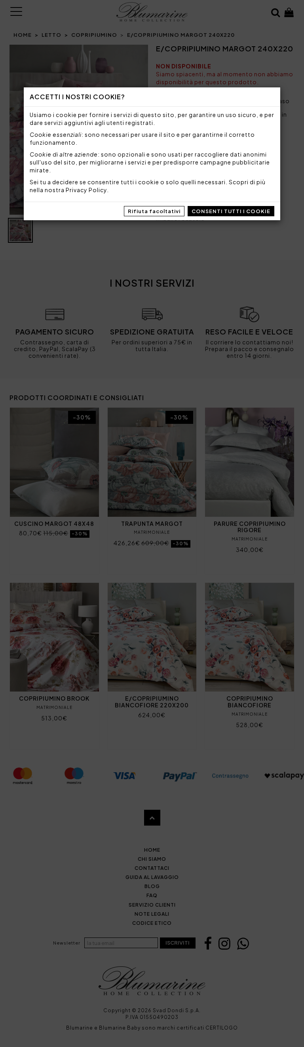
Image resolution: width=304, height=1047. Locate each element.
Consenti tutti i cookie (231, 211)
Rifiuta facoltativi (154, 211)
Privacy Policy (86, 189)
